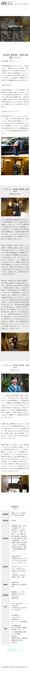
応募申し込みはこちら (15, 650)
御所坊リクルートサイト (15, 3)
